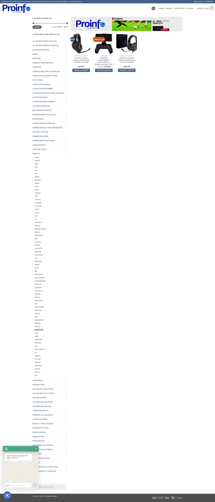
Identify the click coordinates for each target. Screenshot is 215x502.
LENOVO (38, 284)
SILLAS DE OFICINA (40, 428)
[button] (198, 1)
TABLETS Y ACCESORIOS (42, 449)
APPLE (37, 177)
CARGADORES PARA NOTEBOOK (46, 71)
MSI (36, 304)
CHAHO (38, 199)
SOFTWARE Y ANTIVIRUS (42, 445)
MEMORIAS (37, 380)
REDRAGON (39, 330)
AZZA (37, 190)
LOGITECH (38, 291)
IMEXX (37, 265)
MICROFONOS (38, 385)
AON (36, 170)
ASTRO (37, 183)
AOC (36, 167)
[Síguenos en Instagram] (208, 1)
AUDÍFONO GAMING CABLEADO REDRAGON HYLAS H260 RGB (126, 60)
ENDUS (37, 226)
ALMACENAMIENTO (40, 50)
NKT (36, 317)
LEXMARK (38, 287)
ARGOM (38, 180)
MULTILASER (39, 307)
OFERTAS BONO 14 (40, 410)
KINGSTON (39, 274)
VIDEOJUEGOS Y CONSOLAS (44, 471)
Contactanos (179, 8)
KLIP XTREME (39, 278)
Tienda (161, 8)
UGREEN (38, 362)
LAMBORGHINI (40, 281)
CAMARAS (36, 67)
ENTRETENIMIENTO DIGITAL (44, 115)
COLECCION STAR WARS (42, 89)
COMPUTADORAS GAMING (43, 102)
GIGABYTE (38, 248)
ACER (37, 157)
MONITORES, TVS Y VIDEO (43, 393)
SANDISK (38, 343)
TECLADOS (37, 454)
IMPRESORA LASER (40, 136)
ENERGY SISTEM (40, 229)
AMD (36, 164)
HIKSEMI (38, 252)
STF (36, 353)
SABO (37, 336)
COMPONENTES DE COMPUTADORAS (48, 93)
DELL (36, 216)
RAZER (37, 326)
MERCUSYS (39, 300)
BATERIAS (36, 58)
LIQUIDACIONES (39, 149)
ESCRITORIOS (38, 119)
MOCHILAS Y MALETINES (42, 389)
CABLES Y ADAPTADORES (43, 63)
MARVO (38, 294)
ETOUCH (38, 242)
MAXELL (38, 297)
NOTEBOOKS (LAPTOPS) (42, 402)
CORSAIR (38, 203)
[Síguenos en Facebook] (205, 1)
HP (36, 258)
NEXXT (37, 313)
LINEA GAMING (38, 145)
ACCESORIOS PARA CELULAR (44, 41)
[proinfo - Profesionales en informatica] (16, 8)
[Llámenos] (212, 1)
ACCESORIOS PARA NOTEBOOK (45, 45)
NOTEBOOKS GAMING (41, 406)
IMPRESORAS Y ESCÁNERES (43, 140)
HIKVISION (39, 255)
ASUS (36, 186)
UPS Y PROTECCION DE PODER (45, 467)
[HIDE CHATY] (7, 495)
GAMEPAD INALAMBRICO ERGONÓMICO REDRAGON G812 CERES (104, 61)
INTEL (37, 268)
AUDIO (35, 54)
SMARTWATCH (38, 441)
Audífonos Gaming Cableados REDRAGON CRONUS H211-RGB (81, 60)
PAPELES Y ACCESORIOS (42, 415)
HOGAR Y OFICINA (40, 132)
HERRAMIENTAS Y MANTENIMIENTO (47, 128)
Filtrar (37, 27)
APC (36, 173)
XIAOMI (37, 369)
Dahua (37, 213)
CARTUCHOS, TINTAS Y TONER (45, 76)
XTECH (37, 372)
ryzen (36, 333)
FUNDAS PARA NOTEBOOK (43, 123)
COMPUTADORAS (39, 97)
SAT (36, 346)
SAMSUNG (38, 339)
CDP (36, 196)
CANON (38, 193)
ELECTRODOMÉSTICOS (42, 110)
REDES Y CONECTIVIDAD (42, 423)
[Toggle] (66, 41)
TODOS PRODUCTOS (41, 458)
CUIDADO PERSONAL (41, 106)
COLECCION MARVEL (41, 84)
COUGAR (38, 206)
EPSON (37, 232)
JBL (36, 271)
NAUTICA (38, 310)
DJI (36, 219)
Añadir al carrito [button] (81, 70)
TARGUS (38, 356)
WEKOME (38, 366)
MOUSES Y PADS (39, 397)
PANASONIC (39, 320)
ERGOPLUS (39, 235)
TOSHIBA (36, 462)
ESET (36, 239)
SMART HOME (38, 436)
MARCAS (169, 8)
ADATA (37, 160)
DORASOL (38, 222)
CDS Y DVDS (37, 80)
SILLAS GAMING (39, 432)
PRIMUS (37, 323)
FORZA (37, 245)
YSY (36, 375)
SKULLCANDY (40, 349)
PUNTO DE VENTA (39, 419)
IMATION (38, 261)
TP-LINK (38, 359)
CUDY (37, 209)
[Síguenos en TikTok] (210, 1)
